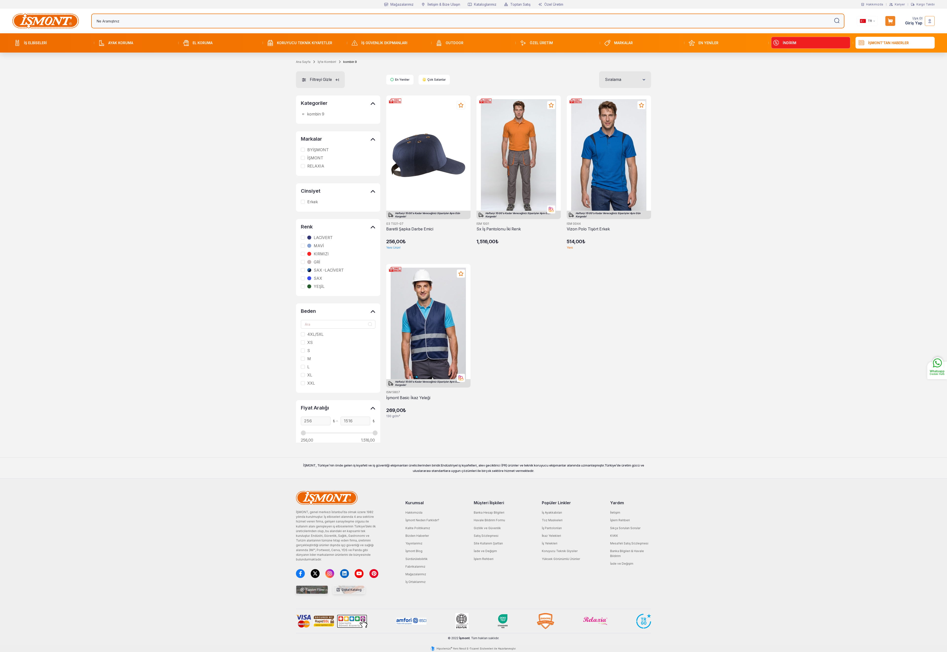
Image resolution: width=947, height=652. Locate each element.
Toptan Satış (520, 4)
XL (309, 375)
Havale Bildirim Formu (489, 520)
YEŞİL (319, 286)
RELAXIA (315, 166)
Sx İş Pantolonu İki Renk (498, 229)
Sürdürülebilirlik (416, 559)
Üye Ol (917, 18)
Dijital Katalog (351, 590)
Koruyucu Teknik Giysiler (560, 551)
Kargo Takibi (925, 4)
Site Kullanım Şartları (488, 543)
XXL (311, 383)
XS (310, 342)
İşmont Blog (413, 551)
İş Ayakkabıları (552, 512)
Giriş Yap (913, 23)
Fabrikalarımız (415, 566)
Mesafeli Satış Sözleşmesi (629, 543)
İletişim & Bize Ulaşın (443, 4)
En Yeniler (402, 79)
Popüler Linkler (556, 502)
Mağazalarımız (402, 4)
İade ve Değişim (485, 551)
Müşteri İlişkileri (489, 502)
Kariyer (900, 4)
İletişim (615, 512)
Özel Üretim (553, 4)
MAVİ (319, 246)
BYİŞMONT (318, 150)
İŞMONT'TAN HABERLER (888, 43)
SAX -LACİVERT (329, 270)
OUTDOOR (454, 43)
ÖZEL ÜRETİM (541, 43)
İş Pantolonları (552, 528)
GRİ (317, 262)
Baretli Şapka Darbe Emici (409, 229)
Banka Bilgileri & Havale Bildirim (627, 553)
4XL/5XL (315, 334)
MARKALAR (623, 43)
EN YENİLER (708, 43)
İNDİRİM (789, 43)
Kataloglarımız (485, 4)
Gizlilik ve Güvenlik (487, 528)
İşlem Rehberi (483, 559)
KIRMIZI (321, 254)
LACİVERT (323, 238)
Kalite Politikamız (417, 528)
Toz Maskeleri (552, 520)
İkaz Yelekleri (551, 536)
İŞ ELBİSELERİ (35, 43)
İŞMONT (315, 158)
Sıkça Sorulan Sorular (625, 528)
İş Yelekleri (549, 543)
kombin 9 (315, 114)
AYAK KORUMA (120, 43)
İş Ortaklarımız (415, 582)
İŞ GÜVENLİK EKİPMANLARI (384, 43)
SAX (318, 278)
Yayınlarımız (413, 543)
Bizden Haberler (417, 536)
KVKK (614, 536)
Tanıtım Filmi (314, 590)
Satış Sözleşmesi (486, 536)
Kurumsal (414, 502)
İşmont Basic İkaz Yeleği (408, 397)
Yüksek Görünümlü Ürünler (561, 559)
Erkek (312, 202)
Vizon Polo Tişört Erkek (588, 229)
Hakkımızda (874, 4)
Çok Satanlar (436, 79)
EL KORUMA (203, 43)
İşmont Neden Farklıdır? (422, 520)
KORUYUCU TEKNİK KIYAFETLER (304, 43)
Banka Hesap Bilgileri (489, 512)
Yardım (617, 502)
